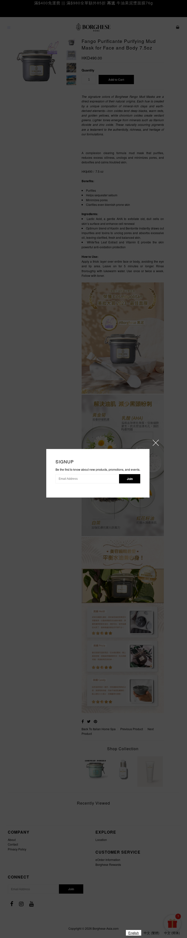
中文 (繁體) (151, 932)
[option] (151, 933)
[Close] (156, 443)
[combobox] (133, 933)
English (133, 932)
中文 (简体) (172, 932)
